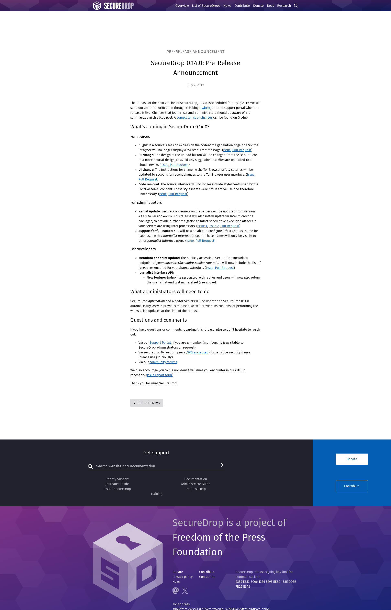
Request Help (196, 489)
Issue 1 (202, 226)
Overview (182, 5)
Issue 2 (214, 226)
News (227, 5)
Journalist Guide (117, 484)
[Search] (222, 466)
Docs (270, 5)
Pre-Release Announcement (196, 52)
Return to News (148, 402)
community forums (163, 362)
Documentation (195, 479)
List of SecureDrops (206, 5)
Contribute (242, 5)
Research (284, 5)
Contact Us (207, 576)
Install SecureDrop (117, 489)
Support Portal (160, 342)
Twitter (205, 107)
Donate (258, 5)
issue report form (159, 375)
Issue (227, 150)
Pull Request (241, 150)
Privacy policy (182, 576)
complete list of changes (194, 117)
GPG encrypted (198, 352)
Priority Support (117, 479)
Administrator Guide (195, 484)
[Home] (113, 5)
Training (156, 493)
